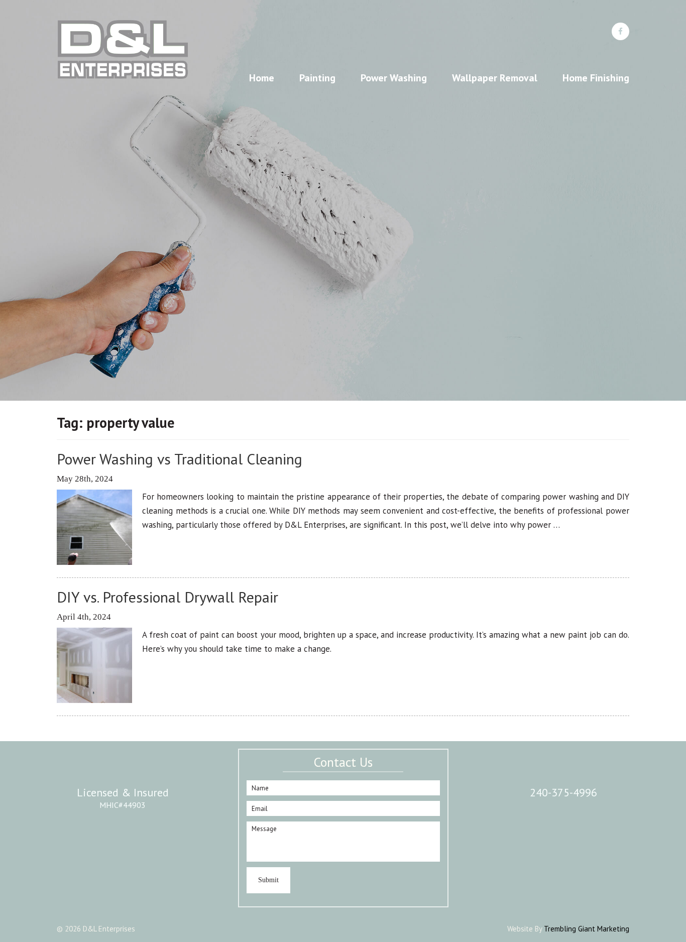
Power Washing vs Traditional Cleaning (179, 458)
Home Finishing (595, 77)
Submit (268, 880)
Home (261, 77)
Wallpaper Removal (494, 77)
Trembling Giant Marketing (586, 928)
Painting (317, 77)
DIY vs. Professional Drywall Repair (167, 597)
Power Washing (394, 77)
